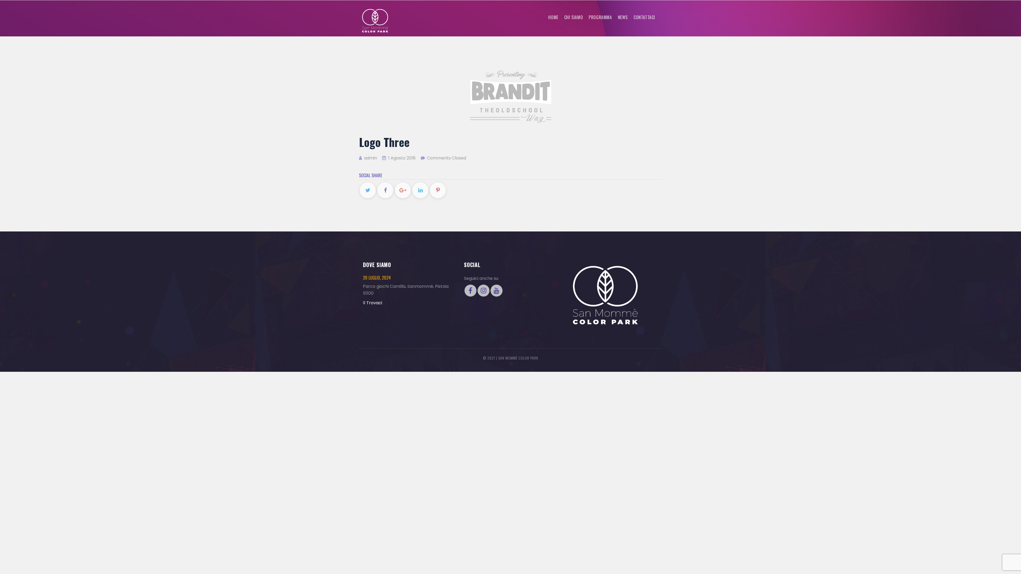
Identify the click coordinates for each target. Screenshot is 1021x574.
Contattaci (644, 17)
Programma (600, 17)
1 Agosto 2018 (402, 158)
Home (553, 17)
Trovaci (374, 303)
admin (370, 158)
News (623, 17)
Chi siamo (573, 17)
